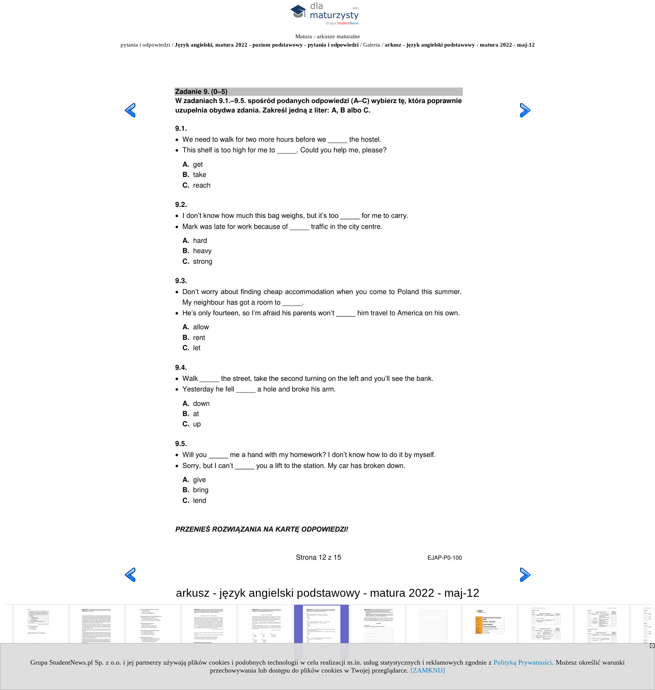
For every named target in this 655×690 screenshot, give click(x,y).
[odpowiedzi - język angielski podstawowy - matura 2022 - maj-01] (489, 632)
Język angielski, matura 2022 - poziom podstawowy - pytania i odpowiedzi (267, 45)
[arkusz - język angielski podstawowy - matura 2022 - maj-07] (41, 632)
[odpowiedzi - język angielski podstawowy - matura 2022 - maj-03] (602, 632)
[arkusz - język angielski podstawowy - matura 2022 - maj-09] (153, 632)
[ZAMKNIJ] (428, 670)
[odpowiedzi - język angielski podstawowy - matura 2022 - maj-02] (546, 632)
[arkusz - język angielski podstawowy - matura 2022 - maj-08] (97, 632)
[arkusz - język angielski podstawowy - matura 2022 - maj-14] (433, 632)
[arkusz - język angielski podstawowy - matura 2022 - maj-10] (209, 632)
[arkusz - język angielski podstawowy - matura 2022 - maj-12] (321, 632)
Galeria (371, 45)
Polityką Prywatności (523, 662)
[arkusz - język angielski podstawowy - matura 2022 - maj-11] (265, 632)
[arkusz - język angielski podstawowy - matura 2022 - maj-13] (377, 632)
